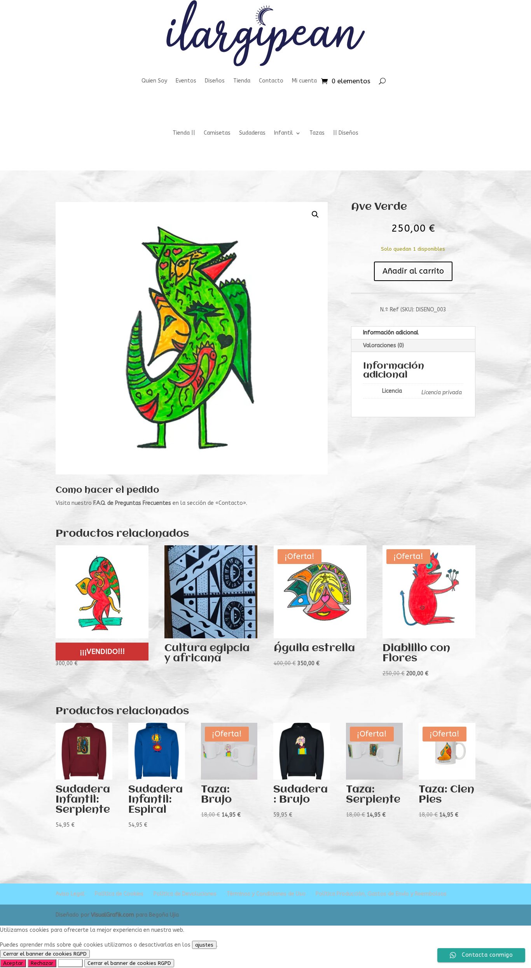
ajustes (204, 945)
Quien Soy (154, 80)
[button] (315, 214)
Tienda (241, 80)
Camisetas (217, 133)
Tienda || (184, 133)
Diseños (215, 80)
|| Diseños (345, 133)
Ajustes (70, 963)
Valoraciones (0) (383, 345)
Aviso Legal (70, 894)
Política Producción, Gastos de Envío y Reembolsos (381, 894)
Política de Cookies (119, 894)
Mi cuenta (304, 80)
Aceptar (13, 963)
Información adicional (391, 332)
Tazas (317, 133)
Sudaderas (252, 133)
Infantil (283, 133)
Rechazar (42, 963)
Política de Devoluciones (185, 894)
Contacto (271, 80)
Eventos (186, 80)
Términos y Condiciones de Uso (266, 894)
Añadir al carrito (413, 271)
